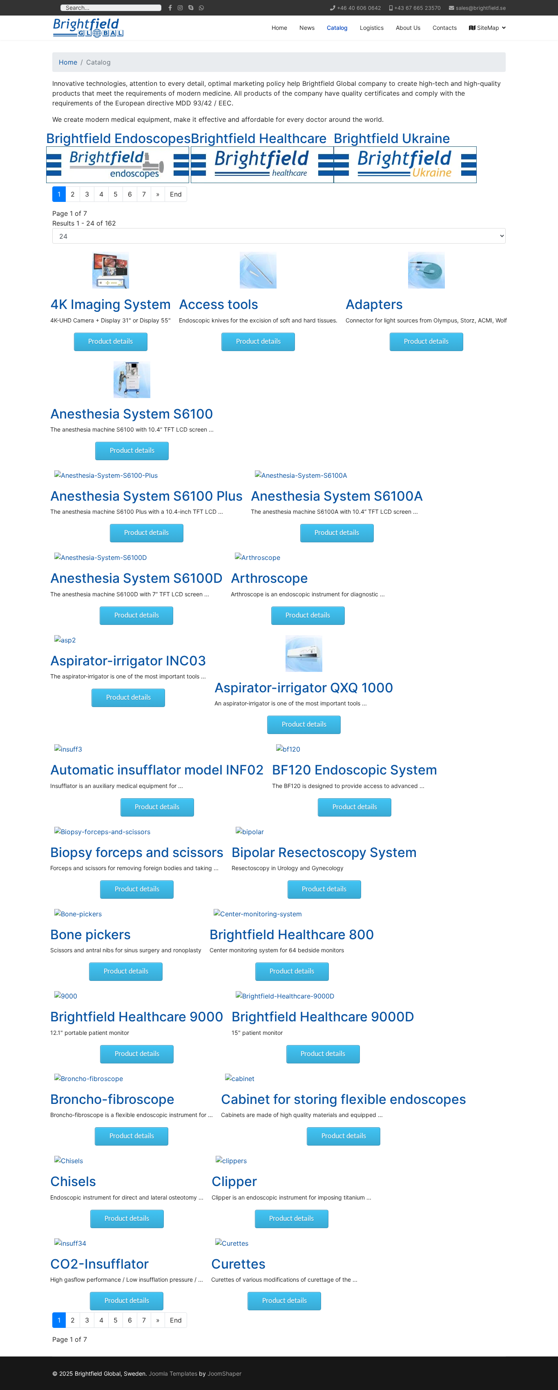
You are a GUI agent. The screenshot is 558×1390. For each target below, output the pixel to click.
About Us (408, 27)
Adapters (374, 304)
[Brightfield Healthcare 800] (292, 914)
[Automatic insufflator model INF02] (157, 749)
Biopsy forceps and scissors (136, 852)
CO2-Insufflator (99, 1264)
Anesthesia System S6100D (136, 578)
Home (279, 27)
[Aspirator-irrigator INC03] (128, 640)
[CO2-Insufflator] (126, 1243)
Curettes (238, 1264)
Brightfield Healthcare (259, 138)
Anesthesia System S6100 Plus (146, 496)
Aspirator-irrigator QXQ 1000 (303, 688)
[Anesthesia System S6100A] (337, 475)
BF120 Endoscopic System (354, 770)
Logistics (372, 27)
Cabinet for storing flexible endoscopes (343, 1099)
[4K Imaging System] (110, 270)
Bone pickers (90, 934)
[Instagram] (180, 7)
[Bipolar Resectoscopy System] (324, 832)
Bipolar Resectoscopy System (324, 852)
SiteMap (487, 27)
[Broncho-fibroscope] (131, 1078)
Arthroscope (269, 578)
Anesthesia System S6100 (131, 414)
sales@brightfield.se (481, 8)
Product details (110, 342)
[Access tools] (258, 270)
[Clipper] (291, 1161)
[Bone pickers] (125, 914)
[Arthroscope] (308, 557)
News (307, 27)
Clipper (234, 1181)
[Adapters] (426, 270)
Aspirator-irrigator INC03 (128, 661)
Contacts (445, 27)
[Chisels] (126, 1161)
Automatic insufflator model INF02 (157, 770)
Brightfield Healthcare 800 (292, 934)
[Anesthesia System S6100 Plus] (146, 475)
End (176, 194)
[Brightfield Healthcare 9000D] (323, 996)
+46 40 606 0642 (359, 8)
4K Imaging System (110, 304)
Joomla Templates (173, 1373)
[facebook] (170, 7)
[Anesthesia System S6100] (132, 379)
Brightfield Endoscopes (118, 138)
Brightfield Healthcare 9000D (323, 1017)
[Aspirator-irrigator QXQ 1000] (304, 653)
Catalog (337, 27)
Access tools (218, 304)
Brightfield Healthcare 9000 (136, 1017)
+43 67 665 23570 (417, 8)
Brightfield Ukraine (392, 138)
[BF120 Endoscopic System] (354, 749)
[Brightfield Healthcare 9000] (136, 996)
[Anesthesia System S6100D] (136, 557)
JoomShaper (224, 1373)
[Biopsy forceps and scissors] (136, 832)
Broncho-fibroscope (112, 1099)
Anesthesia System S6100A (337, 496)
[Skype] (190, 7)
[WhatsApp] (201, 7)
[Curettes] (284, 1243)
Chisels (73, 1181)
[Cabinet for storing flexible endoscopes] (343, 1078)
